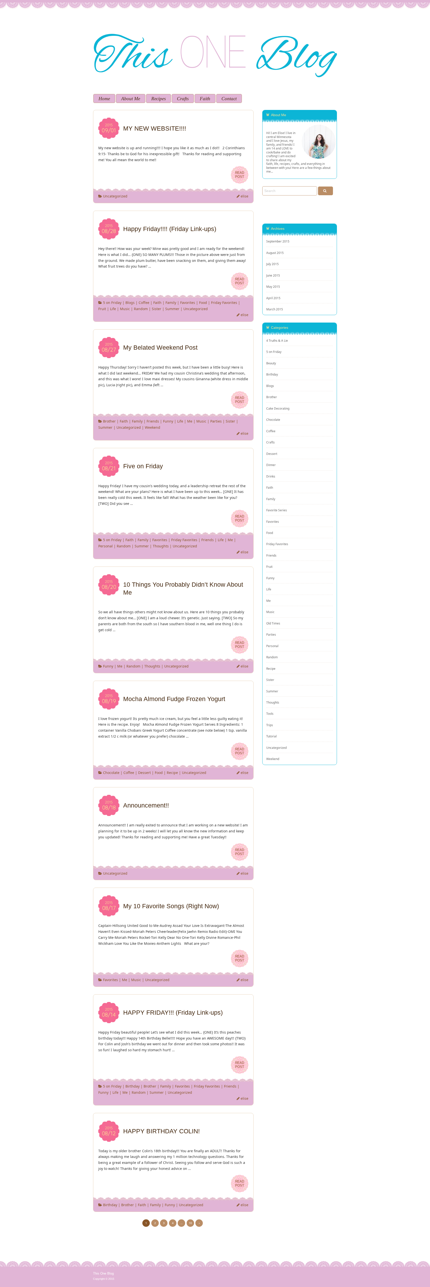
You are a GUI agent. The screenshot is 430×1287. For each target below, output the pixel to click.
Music (125, 308)
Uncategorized (115, 196)
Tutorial (271, 736)
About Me (130, 98)
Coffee (144, 302)
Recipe (172, 772)
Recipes (158, 98)
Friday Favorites (224, 302)
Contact (229, 98)
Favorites (187, 302)
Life (113, 308)
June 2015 (273, 275)
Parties (216, 421)
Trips (269, 725)
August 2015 (275, 253)
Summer (172, 308)
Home (104, 98)
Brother (109, 421)
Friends (153, 421)
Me (189, 421)
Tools (269, 713)
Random (141, 308)
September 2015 (277, 241)
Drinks (270, 476)
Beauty (271, 363)
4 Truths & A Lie (277, 340)
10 (190, 1223)
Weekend (152, 427)
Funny (168, 421)
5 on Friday (112, 302)
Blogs (130, 302)
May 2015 (273, 286)
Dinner (271, 465)
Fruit (102, 308)
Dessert (144, 772)
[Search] (325, 191)
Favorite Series (276, 510)
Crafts (183, 98)
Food (203, 302)
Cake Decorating (277, 408)
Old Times (273, 623)
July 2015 (272, 264)
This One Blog (103, 1273)
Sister (156, 308)
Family (170, 302)
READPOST (239, 175)
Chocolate (111, 772)
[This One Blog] (215, 16)
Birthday (132, 1086)
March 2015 (274, 309)
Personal (105, 546)
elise (244, 196)
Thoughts (161, 546)
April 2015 (273, 298)
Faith (205, 98)
